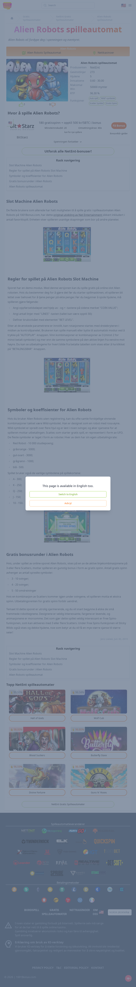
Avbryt (68, 503)
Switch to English (68, 494)
